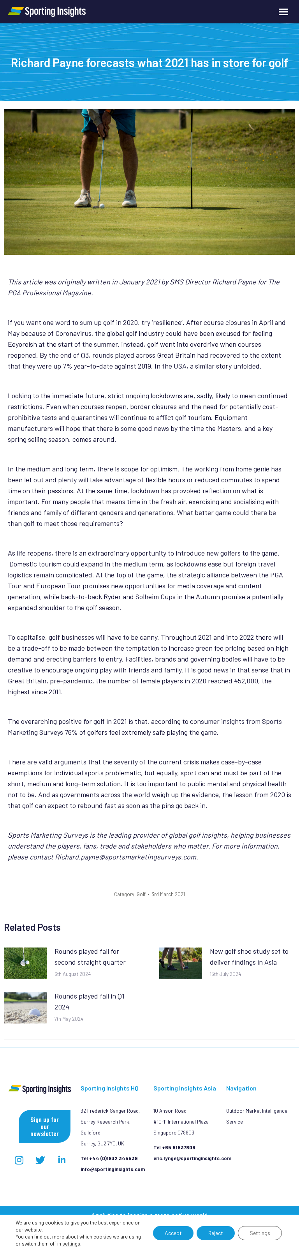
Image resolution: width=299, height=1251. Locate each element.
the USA (174, 366)
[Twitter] (40, 1160)
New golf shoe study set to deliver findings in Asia (249, 956)
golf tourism (193, 417)
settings (71, 1243)
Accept (173, 1233)
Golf (141, 894)
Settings (260, 1233)
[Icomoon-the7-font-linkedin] (62, 1160)
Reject (215, 1233)
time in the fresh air (156, 501)
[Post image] (25, 963)
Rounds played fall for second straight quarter (90, 956)
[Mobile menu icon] (283, 11)
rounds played (113, 355)
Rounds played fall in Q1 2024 (90, 1001)
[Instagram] (19, 1160)
